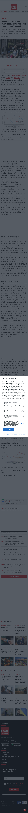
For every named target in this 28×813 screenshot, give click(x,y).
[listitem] (14, 403)
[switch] (22, 406)
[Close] (25, 378)
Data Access (14, 434)
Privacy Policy (22, 434)
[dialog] (14, 406)
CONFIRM (8, 429)
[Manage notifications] (24, 810)
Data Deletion (6, 434)
